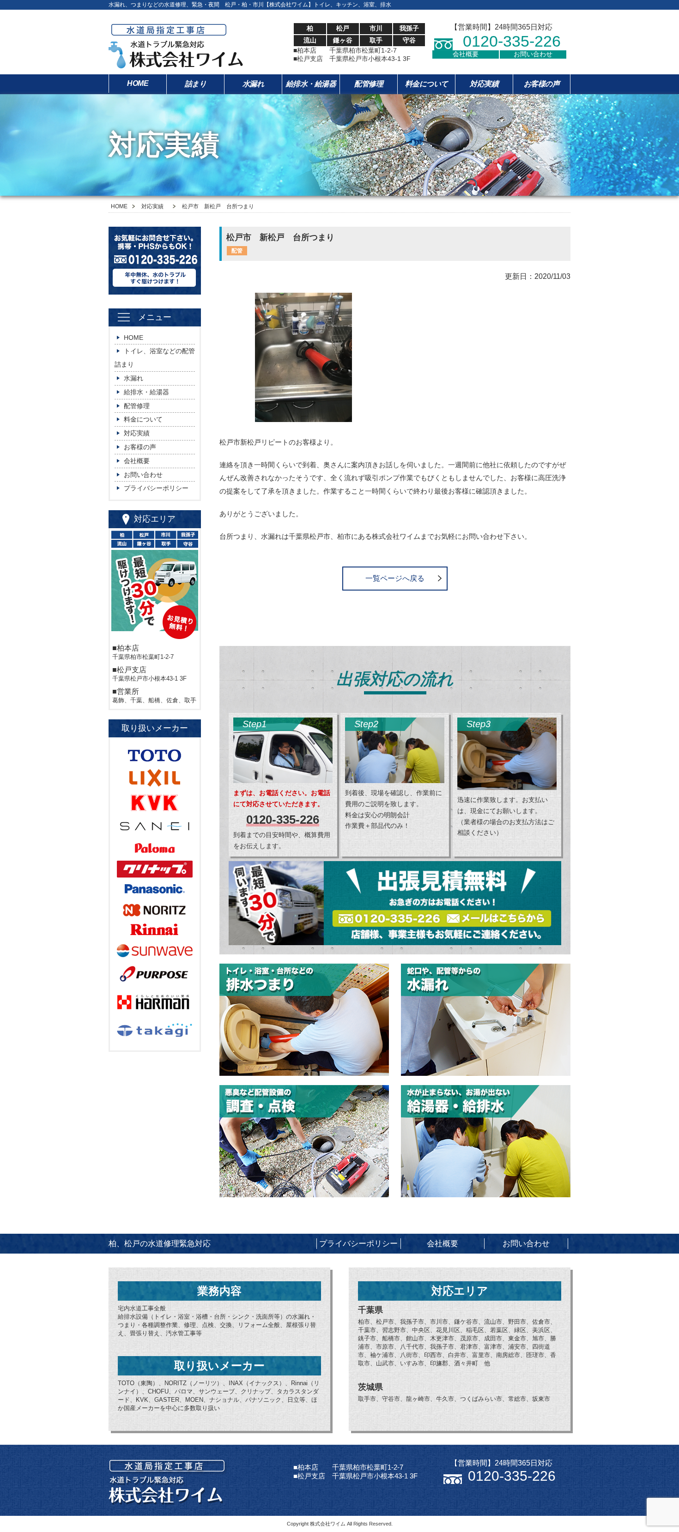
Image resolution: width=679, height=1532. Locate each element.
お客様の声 (542, 84)
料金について (426, 84)
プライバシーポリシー (156, 488)
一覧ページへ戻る (394, 578)
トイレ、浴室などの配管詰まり (155, 357)
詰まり (195, 84)
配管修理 (368, 84)
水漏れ (253, 84)
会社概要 (466, 54)
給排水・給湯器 (311, 84)
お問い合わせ (533, 54)
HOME (137, 83)
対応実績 (484, 84)
